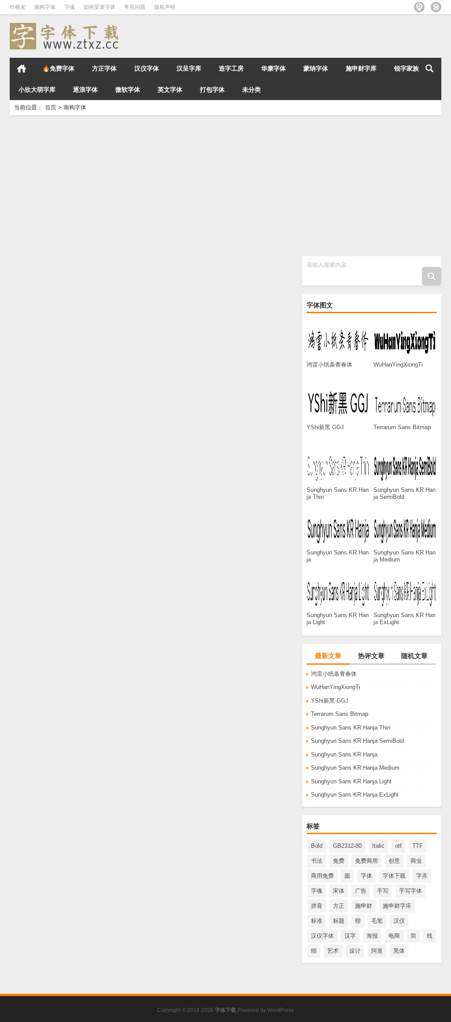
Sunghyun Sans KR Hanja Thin (350, 727)
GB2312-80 (347, 845)
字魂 (69, 7)
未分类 (251, 89)
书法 (316, 860)
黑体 (399, 950)
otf (398, 845)
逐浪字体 (85, 89)
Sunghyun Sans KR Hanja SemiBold (357, 740)
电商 (394, 935)
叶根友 (18, 7)
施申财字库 (361, 68)
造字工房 (231, 68)
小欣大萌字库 (36, 89)
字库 (422, 875)
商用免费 (322, 875)
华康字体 (273, 68)
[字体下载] (66, 25)
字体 (366, 875)
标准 (316, 920)
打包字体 (212, 89)
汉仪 (399, 920)
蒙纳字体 (315, 68)
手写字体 (410, 890)
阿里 (377, 950)
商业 (416, 860)
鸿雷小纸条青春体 (334, 673)
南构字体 (44, 7)
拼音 (316, 905)
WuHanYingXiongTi (335, 687)
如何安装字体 (99, 7)
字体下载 (394, 875)
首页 (21, 68)
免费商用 (366, 860)
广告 (360, 890)
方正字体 (104, 68)
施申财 (363, 905)
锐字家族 (406, 68)
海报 (372, 935)
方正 (338, 905)
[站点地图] (419, 7)
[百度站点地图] (436, 7)
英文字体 (170, 89)
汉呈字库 (189, 68)
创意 (394, 860)
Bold (316, 845)
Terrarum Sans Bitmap (339, 714)
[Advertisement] (225, 185)
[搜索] (429, 68)
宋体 (338, 890)
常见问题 (134, 7)
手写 (382, 890)
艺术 (333, 950)
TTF (417, 845)
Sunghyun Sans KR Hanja (344, 754)
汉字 (350, 935)
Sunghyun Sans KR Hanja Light (351, 781)
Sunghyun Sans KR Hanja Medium (355, 767)
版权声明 (164, 7)
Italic (378, 845)
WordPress (280, 1010)
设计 (355, 950)
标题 (338, 920)
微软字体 (127, 89)
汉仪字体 (146, 68)
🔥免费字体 (58, 68)
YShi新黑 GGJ (329, 700)
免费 (338, 860)
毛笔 (377, 920)
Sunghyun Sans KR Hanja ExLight (355, 794)
